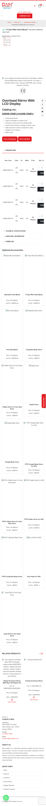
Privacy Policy (8, 781)
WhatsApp (42, 115)
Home (5, 770)
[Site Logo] (7, 6)
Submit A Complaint (9, 789)
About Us (6, 774)
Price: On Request (10, 139)
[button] (35, 6)
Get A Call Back (25, 139)
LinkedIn (42, 108)
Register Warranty (9, 785)
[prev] (42, 100)
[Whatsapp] (6, 798)
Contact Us (7, 777)
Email (42, 111)
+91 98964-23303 (25, 12)
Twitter (42, 104)
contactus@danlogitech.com (10, 738)
